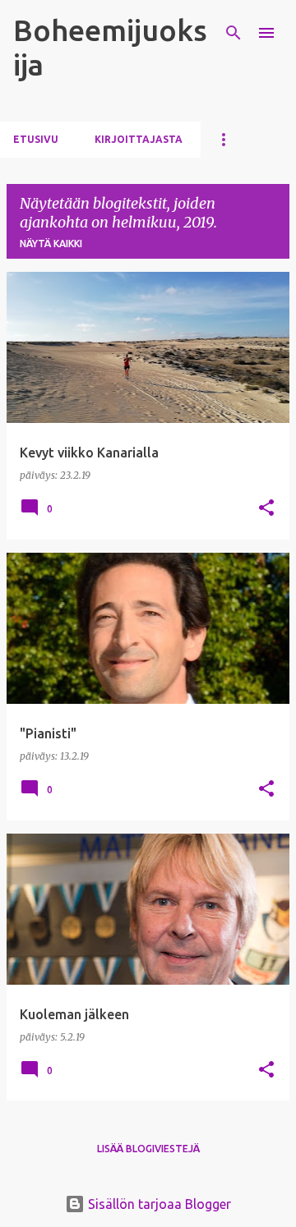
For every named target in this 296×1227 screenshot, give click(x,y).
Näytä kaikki (51, 243)
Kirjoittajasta (139, 139)
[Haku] (233, 33)
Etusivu (35, 139)
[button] (266, 509)
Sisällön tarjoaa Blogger (158, 1204)
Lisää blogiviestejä (148, 1148)
